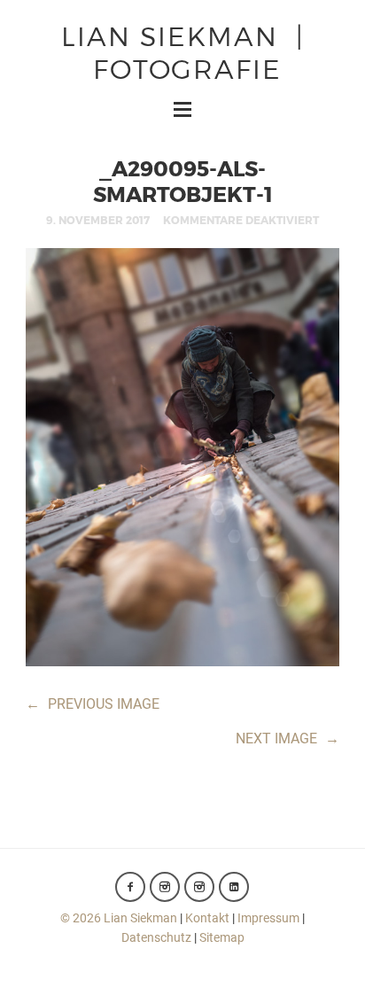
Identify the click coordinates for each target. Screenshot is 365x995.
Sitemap (222, 937)
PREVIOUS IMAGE (93, 704)
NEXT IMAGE (287, 738)
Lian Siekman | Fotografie (183, 51)
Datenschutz (156, 937)
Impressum (268, 918)
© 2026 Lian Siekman (118, 918)
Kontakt (207, 918)
